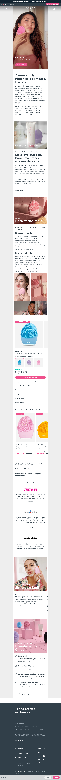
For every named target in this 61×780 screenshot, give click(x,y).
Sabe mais (19, 190)
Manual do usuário (20, 402)
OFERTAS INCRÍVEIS (52, 4)
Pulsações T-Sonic (22, 469)
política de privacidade (21, 735)
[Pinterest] (44, 759)
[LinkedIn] (39, 759)
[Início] (30, 8)
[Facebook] (44, 753)
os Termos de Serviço (33, 735)
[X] (39, 756)
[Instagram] (39, 753)
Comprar (56, 777)
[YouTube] (44, 756)
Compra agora (21, 64)
